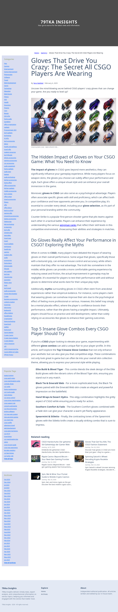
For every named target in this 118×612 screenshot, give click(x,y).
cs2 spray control (9, 398)
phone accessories (10, 158)
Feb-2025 (7, 549)
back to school (8, 210)
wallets (6, 327)
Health (6, 102)
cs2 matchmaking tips (11, 439)
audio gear (7, 172)
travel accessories (10, 199)
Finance (6, 108)
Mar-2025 (7, 554)
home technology (9, 321)
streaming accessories (11, 216)
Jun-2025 (7, 560)
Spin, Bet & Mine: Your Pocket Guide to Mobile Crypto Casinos (55, 475)
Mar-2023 (7, 518)
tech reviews (8, 194)
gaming (6, 252)
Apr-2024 (7, 502)
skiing (6, 442)
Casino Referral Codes (11, 352)
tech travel (7, 288)
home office (8, 183)
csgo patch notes (9, 378)
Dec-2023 (7, 491)
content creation (9, 302)
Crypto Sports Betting (11, 338)
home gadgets (8, 169)
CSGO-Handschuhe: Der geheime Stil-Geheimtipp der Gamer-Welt (56, 443)
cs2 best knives (9, 453)
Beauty (6, 113)
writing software (9, 412)
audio (6, 258)
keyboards (7, 310)
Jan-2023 (7, 543)
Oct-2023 (7, 479)
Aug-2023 (7, 524)
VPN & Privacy (8, 355)
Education (7, 91)
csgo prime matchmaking (12, 400)
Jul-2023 (6, 485)
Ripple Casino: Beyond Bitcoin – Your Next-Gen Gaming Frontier (55, 458)
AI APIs (6, 138)
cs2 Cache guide (9, 392)
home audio (8, 119)
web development (10, 428)
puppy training (8, 375)
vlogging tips (8, 233)
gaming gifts (8, 213)
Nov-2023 (7, 535)
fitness (6, 202)
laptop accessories (10, 219)
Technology (7, 88)
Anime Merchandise (10, 294)
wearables (7, 235)
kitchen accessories (10, 180)
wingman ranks (68, 225)
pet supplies (8, 271)
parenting (7, 280)
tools (5, 285)
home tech (7, 330)
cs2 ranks (7, 387)
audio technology (9, 177)
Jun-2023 (7, 546)
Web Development (10, 83)
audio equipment (9, 166)
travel (6, 241)
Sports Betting (8, 333)
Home (36, 53)
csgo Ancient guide (10, 445)
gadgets (6, 127)
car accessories (9, 163)
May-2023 (7, 527)
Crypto (6, 296)
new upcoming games (11, 417)
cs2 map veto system (11, 414)
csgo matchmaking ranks (12, 381)
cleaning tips (8, 277)
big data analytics (9, 450)
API (5, 346)
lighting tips (8, 222)
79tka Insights (59, 22)
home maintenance (10, 389)
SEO (5, 100)
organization (8, 319)
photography (8, 266)
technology (7, 136)
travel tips (7, 305)
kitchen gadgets (9, 188)
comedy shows (9, 384)
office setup (8, 197)
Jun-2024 (7, 504)
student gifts (8, 255)
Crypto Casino (8, 335)
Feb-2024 (7, 541)
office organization (10, 124)
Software (7, 77)
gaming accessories (10, 161)
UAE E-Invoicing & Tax (11, 349)
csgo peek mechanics (11, 431)
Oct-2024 (7, 499)
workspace (7, 247)
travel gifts (7, 149)
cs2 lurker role (8, 456)
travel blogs (8, 437)
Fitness (6, 97)
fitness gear (8, 283)
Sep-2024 (7, 510)
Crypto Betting (8, 341)
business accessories (11, 299)
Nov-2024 (7, 521)
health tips (7, 249)
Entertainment (8, 69)
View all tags (8, 459)
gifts (5, 205)
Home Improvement (10, 72)
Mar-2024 (7, 496)
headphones (8, 316)
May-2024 (7, 516)
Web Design (8, 94)
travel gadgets (8, 244)
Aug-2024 (7, 532)
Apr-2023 (7, 513)
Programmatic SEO (10, 130)
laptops (6, 174)
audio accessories (10, 291)
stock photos (8, 395)
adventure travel (9, 425)
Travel (6, 80)
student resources (10, 152)
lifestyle (6, 269)
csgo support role (9, 403)
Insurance (7, 105)
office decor (8, 208)
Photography (8, 75)
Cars (5, 111)
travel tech (7, 324)
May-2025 (7, 557)
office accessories (10, 186)
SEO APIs (7, 116)
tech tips (7, 274)
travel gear (7, 238)
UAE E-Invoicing (9, 344)
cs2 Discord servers (10, 409)
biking (6, 144)
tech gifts (7, 230)
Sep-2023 (7, 493)
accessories (8, 260)
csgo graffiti (8, 423)
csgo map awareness (11, 448)
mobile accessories (10, 191)
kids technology (9, 224)
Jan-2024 (7, 507)
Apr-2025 (7, 552)
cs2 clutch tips (8, 420)
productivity (8, 227)
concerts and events (10, 406)
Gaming (44, 53)
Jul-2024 (6, 488)
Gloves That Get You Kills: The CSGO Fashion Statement (98, 443)
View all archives (10, 563)
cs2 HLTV (7, 434)
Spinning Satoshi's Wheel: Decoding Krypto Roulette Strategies (96, 459)
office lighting (8, 313)
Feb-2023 (7, 529)
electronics (7, 308)
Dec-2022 (7, 538)
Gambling (7, 122)
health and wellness (10, 147)
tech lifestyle (8, 155)
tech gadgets (8, 133)
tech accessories (9, 141)
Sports (6, 86)
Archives (44, 594)
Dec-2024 (7, 482)
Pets (5, 63)
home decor (8, 263)
